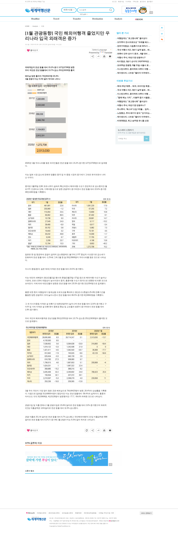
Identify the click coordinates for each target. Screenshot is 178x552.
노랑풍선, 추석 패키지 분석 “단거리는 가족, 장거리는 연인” (142, 113)
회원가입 (121, 1)
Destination (97, 19)
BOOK (139, 19)
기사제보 (128, 1)
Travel (56, 19)
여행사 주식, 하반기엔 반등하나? (131, 57)
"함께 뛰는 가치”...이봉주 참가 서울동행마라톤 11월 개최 (141, 98)
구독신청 (135, 1)
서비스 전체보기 (146, 513)
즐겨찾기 (150, 1)
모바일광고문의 (67, 513)
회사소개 (31, 513)
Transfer (77, 19)
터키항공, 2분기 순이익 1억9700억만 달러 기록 (137, 61)
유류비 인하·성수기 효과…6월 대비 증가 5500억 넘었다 (141, 54)
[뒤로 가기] (161, 39)
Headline (35, 19)
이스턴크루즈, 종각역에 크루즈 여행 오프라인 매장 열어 (141, 69)
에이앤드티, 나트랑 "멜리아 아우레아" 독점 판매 (138, 73)
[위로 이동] (161, 27)
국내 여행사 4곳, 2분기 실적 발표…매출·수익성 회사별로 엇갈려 (144, 50)
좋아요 (34, 50)
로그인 (114, 1)
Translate (108, 53)
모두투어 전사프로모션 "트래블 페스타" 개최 (136, 42)
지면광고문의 (41, 513)
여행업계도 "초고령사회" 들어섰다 (132, 38)
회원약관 (78, 513)
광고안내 (143, 1)
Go (147, 138)
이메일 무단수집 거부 (106, 513)
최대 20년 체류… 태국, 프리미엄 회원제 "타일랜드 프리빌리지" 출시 (146, 86)
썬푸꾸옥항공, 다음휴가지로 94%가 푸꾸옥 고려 (137, 46)
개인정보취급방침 (90, 513)
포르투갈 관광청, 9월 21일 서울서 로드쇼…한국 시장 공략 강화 (144, 65)
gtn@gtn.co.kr (115, 521)
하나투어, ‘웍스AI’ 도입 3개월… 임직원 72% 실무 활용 (140, 109)
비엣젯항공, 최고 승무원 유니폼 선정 (133, 121)
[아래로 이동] (161, 33)
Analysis (118, 19)
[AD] (136, 7)
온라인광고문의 (54, 513)
